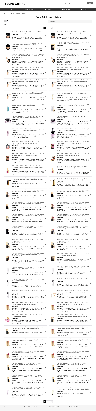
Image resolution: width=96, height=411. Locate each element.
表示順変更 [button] (52, 21)
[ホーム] (12, 9)
